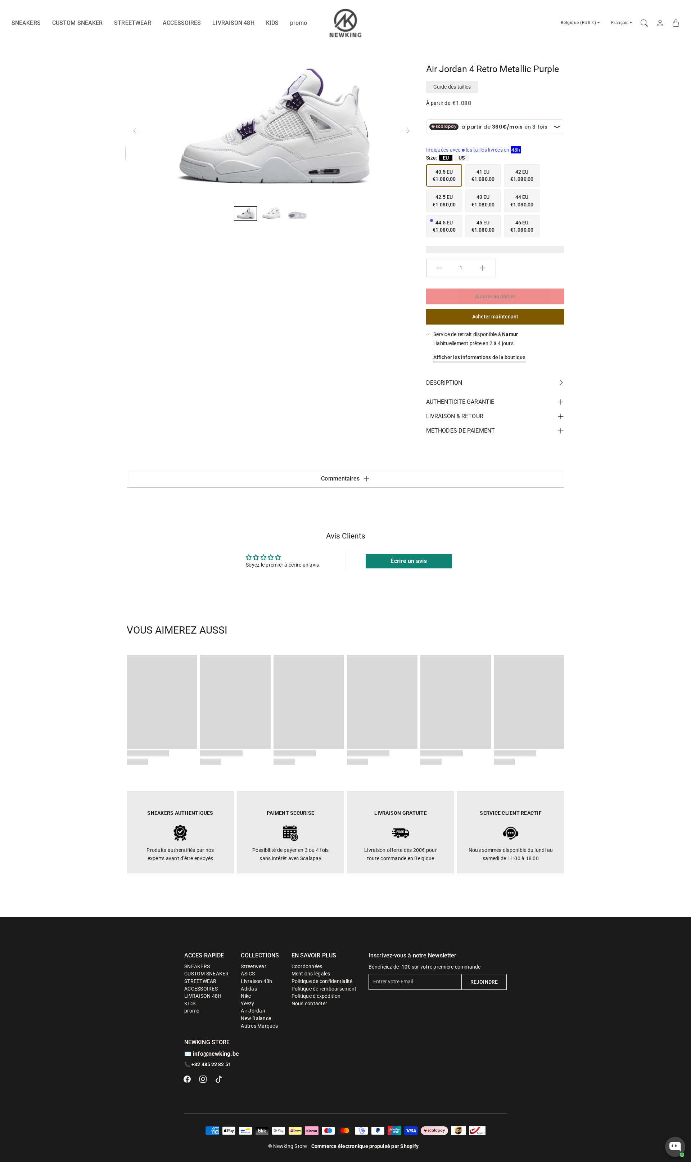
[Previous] (137, 131)
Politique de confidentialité (322, 981)
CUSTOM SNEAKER (77, 22)
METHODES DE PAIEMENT (460, 430)
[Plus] (483, 268)
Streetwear (253, 966)
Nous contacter (310, 1003)
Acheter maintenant (495, 316)
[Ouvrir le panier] (676, 23)
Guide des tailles (452, 87)
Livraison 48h (256, 981)
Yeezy (247, 1003)
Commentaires (340, 478)
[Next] (406, 131)
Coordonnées (307, 966)
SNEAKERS (26, 22)
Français (620, 22)
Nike (246, 996)
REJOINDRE (484, 982)
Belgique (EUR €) (578, 22)
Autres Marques (259, 1026)
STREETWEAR (132, 22)
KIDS (272, 22)
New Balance (256, 1018)
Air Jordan (253, 1011)
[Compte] (660, 23)
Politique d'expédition (316, 996)
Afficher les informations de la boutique (479, 357)
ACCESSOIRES (182, 22)
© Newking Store (287, 1146)
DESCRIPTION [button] (444, 382)
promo (298, 22)
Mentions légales (311, 973)
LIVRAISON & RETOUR (454, 416)
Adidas (249, 989)
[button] (187, 1079)
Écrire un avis (408, 561)
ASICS (248, 973)
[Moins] (439, 268)
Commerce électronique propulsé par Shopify (365, 1146)
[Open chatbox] (675, 1147)
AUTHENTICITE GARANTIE (460, 401)
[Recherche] (644, 23)
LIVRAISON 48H (233, 22)
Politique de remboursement (324, 989)
